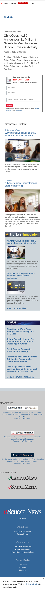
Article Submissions (22, 549)
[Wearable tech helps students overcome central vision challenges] (15, 292)
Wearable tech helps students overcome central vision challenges (20, 275)
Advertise (22, 519)
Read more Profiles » (17, 308)
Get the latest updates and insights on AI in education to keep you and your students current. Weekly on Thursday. (23, 461)
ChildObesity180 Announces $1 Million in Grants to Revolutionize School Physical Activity (21, 41)
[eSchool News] (8, 3)
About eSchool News (22, 531)
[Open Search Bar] (33, 3)
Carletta (8, 17)
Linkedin (22, 570)
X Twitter (22, 567)
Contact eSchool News (23, 547)
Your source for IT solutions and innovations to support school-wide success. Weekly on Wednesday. (22, 439)
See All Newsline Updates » (20, 377)
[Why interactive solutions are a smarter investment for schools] (22, 161)
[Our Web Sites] (22, 478)
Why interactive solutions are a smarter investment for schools (20, 134)
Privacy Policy (19, 110)
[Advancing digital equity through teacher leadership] (22, 211)
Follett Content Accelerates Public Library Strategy (19, 350)
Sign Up (9, 105)
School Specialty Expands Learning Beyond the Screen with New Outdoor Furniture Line (22, 369)
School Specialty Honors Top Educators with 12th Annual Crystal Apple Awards (20, 341)
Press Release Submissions (23, 552)
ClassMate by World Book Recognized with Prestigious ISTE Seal (20, 331)
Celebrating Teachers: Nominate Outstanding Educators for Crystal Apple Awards (21, 359)
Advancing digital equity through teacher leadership (21, 184)
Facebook (22, 565)
